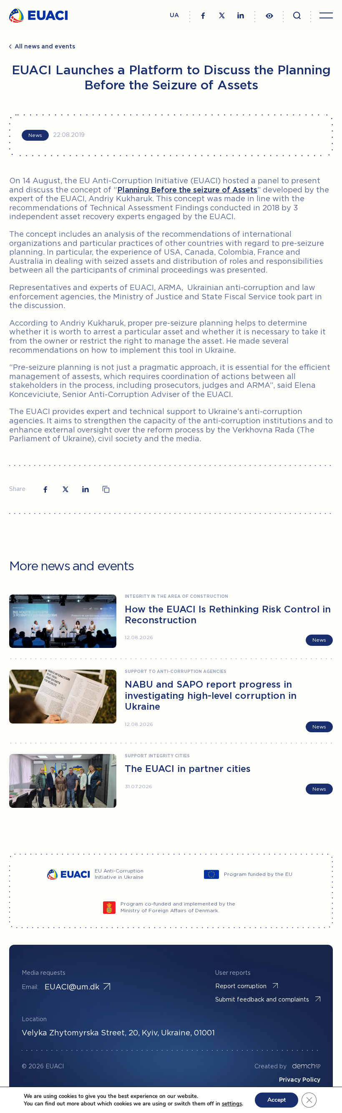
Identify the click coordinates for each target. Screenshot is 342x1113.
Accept (276, 1100)
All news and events (45, 46)
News (35, 135)
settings (232, 1104)
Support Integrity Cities (157, 756)
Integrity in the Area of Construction (176, 597)
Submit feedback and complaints (262, 999)
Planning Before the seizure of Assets (187, 190)
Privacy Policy (299, 1080)
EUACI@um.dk (72, 987)
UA (174, 15)
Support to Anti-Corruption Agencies (175, 672)
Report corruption (241, 986)
